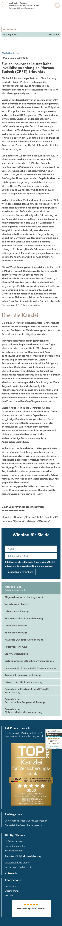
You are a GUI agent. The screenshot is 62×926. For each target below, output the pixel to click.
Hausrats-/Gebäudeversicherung (24, 639)
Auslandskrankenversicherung (23, 675)
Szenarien (13, 873)
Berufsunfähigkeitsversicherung (24, 618)
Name (6, 545)
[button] (57, 5)
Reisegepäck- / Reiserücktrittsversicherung (30, 668)
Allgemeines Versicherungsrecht (24, 597)
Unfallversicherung (16, 625)
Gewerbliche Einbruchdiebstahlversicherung (23, 710)
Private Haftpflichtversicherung (23, 682)
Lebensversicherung (17, 611)
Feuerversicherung (16, 646)
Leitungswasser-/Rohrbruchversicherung (29, 660)
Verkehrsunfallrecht (16, 604)
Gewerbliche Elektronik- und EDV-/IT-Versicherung (27, 690)
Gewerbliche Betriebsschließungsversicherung (25, 700)
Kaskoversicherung (16, 632)
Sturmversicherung (16, 653)
